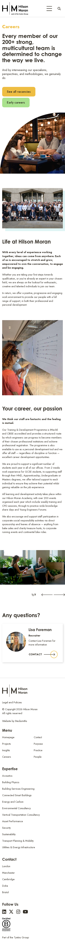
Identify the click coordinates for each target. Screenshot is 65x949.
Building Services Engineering (18, 789)
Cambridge (8, 879)
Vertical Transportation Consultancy (21, 815)
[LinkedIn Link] (4, 912)
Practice (38, 750)
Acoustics (7, 776)
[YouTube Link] (25, 912)
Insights (6, 750)
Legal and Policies (12, 702)
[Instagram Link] (18, 912)
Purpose (38, 744)
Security (6, 828)
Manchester (8, 873)
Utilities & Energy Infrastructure (18, 847)
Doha (5, 886)
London (6, 866)
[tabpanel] (32, 567)
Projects (6, 744)
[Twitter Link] (11, 912)
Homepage (8, 737)
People (38, 757)
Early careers (16, 102)
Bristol (5, 892)
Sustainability (9, 834)
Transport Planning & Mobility (18, 841)
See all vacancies (19, 91)
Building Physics (10, 782)
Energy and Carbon (12, 802)
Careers (6, 757)
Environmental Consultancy (16, 808)
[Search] (59, 8)
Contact (35, 654)
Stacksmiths (21, 721)
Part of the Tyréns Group (15, 937)
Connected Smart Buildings (17, 795)
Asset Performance (12, 821)
